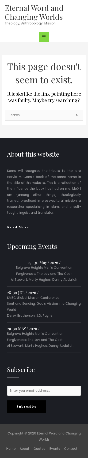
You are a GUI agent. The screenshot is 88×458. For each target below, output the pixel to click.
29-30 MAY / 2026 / (23, 328)
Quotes (39, 448)
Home (11, 448)
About (24, 448)
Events (55, 448)
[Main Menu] (44, 37)
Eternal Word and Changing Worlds (34, 12)
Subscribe (26, 406)
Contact (70, 448)
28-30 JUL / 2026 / (22, 292)
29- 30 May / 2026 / (44, 262)
